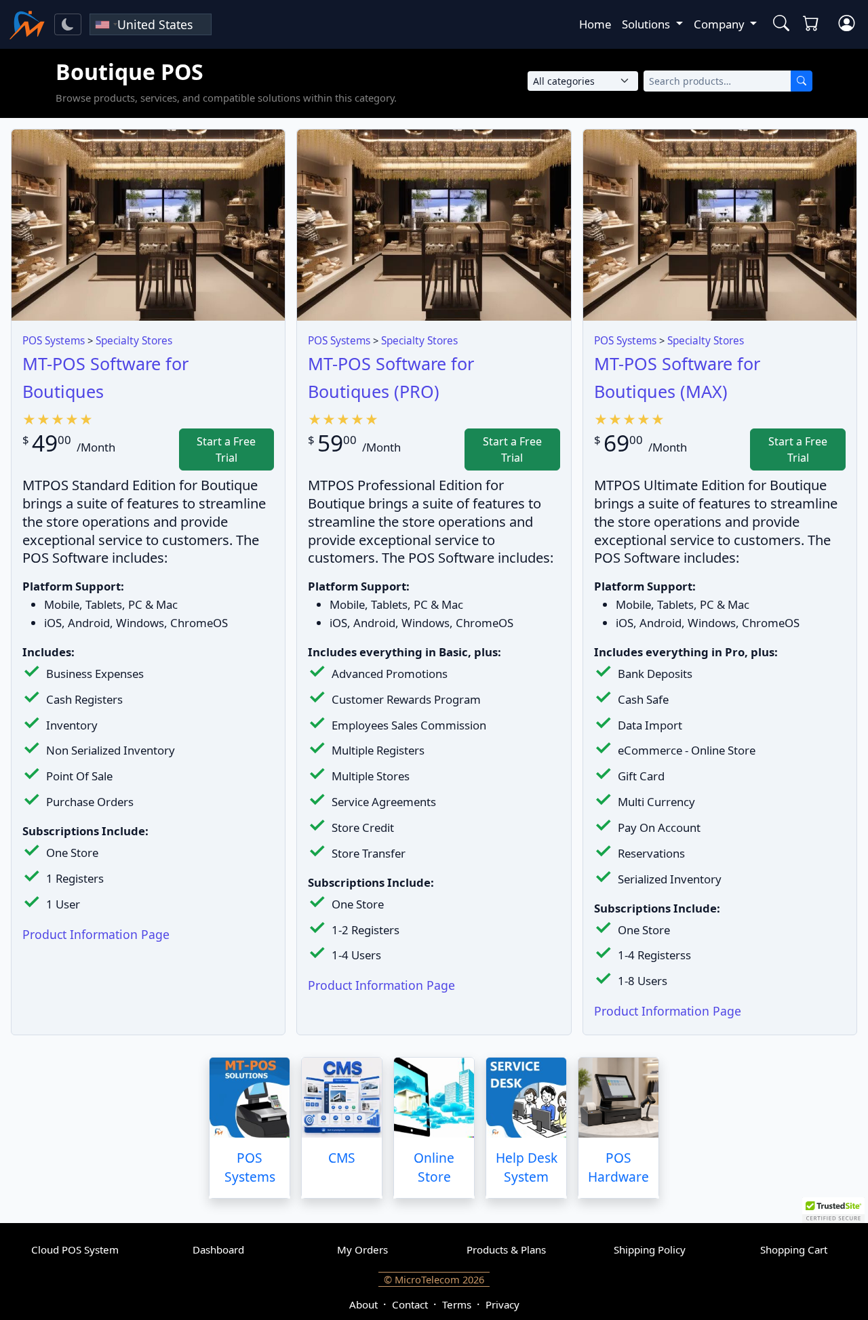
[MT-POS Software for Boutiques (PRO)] (433, 225)
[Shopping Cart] (813, 24)
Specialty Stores (134, 341)
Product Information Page (96, 934)
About (363, 1304)
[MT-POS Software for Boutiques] (148, 225)
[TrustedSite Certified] (833, 1210)
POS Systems (53, 341)
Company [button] (720, 24)
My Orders (362, 1249)
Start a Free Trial (226, 449)
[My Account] (846, 24)
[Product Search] (778, 24)
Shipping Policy (650, 1249)
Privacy (502, 1304)
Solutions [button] (647, 24)
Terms (456, 1304)
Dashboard (218, 1249)
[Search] (801, 81)
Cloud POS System (75, 1249)
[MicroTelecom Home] (27, 24)
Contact (410, 1304)
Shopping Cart (793, 1249)
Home (595, 24)
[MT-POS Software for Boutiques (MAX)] (719, 225)
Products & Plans (506, 1249)
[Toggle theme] (67, 24)
